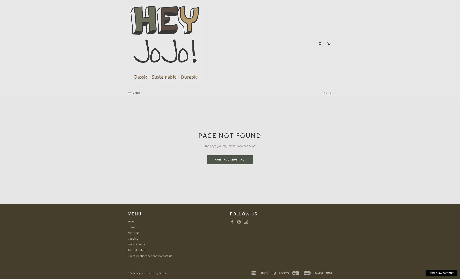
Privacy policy (136, 244)
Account (328, 93)
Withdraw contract (441, 273)
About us (133, 233)
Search (132, 221)
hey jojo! (141, 273)
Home (131, 227)
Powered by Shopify (156, 273)
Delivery (133, 238)
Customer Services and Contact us (150, 256)
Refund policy (137, 250)
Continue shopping (230, 159)
